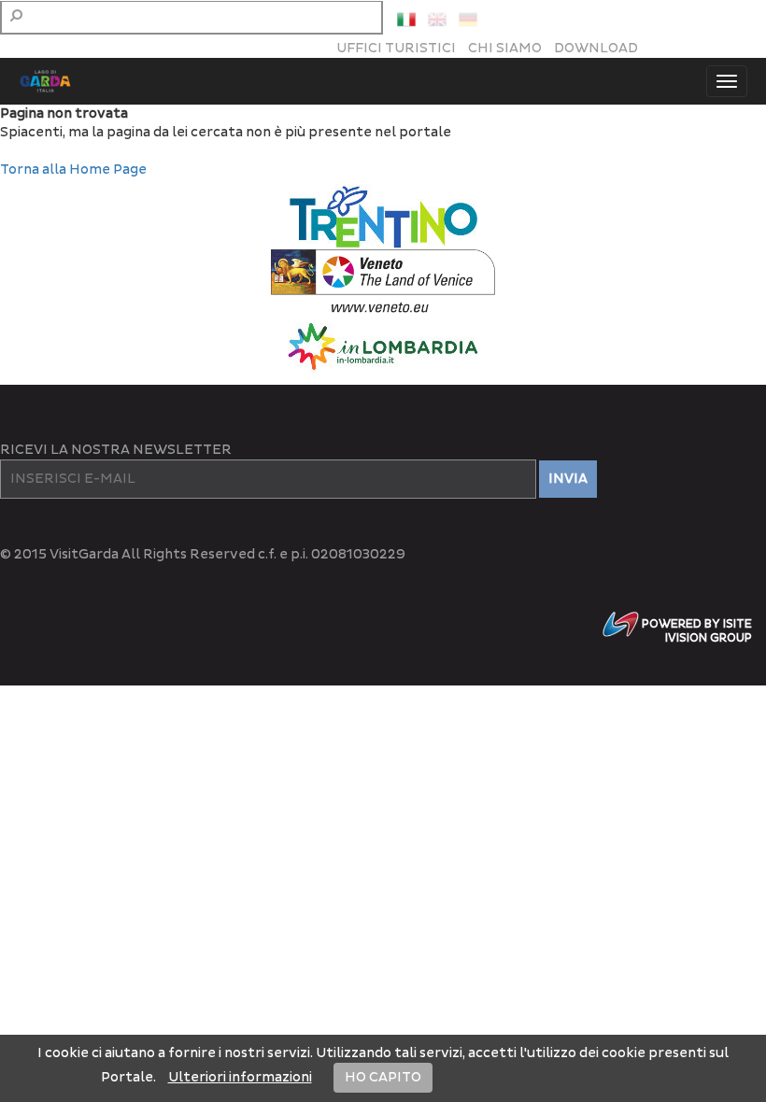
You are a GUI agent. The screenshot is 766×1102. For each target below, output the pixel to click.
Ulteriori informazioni (240, 1077)
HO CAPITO (383, 1077)
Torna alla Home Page (73, 169)
